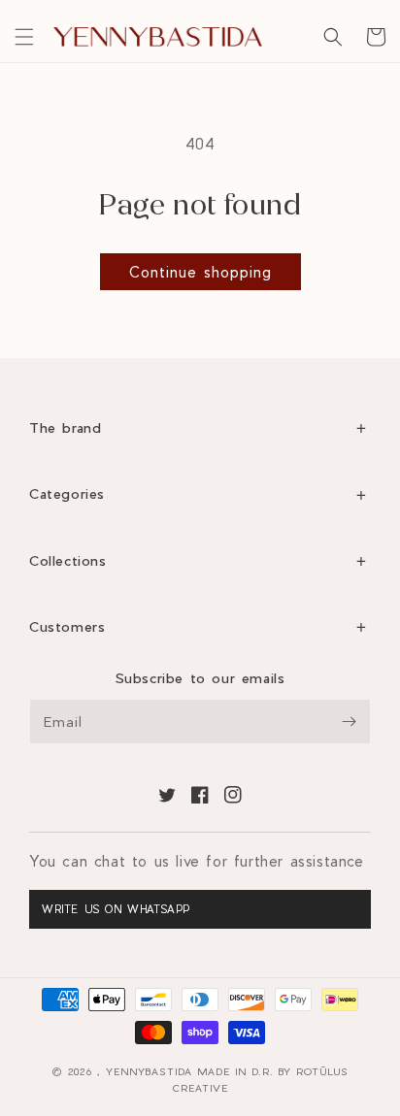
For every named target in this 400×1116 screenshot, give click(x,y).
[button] (24, 37)
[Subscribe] (348, 721)
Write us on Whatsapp (116, 909)
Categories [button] (67, 493)
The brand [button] (65, 427)
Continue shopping (200, 271)
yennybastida (149, 1071)
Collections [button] (68, 560)
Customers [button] (67, 626)
